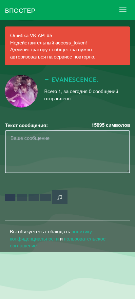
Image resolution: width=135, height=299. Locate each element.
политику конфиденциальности (51, 234)
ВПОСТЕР (20, 10)
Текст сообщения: (26, 125)
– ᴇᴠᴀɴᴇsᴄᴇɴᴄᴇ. (71, 79)
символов (110, 125)
